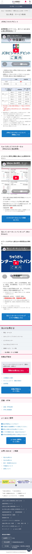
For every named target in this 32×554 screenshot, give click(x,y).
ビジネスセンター (8, 340)
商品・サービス (7, 332)
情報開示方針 (5, 517)
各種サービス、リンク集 (18, 10)
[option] (19, 482)
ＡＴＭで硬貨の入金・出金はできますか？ (14, 432)
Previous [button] (1, 482)
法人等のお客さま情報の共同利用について (13, 509)
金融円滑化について (7, 503)
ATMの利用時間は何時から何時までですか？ (15, 434)
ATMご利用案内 (7, 409)
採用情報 (22, 495)
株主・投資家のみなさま (10, 463)
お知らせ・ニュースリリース (10, 495)
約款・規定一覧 (22, 523)
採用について (7, 468)
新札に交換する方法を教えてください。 (13, 429)
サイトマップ (5, 529)
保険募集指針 (18, 512)
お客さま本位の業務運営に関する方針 (12, 500)
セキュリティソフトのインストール (13, 336)
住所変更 (5, 383)
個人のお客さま (7, 457)
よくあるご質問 (17, 529)
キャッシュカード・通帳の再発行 (12, 380)
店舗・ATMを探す (8, 407)
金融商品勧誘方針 (7, 512)
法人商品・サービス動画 (11, 352)
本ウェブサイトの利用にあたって (11, 526)
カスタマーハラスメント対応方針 (11, 520)
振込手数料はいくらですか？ (11, 424)
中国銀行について (8, 466)
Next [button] (31, 482)
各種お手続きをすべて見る (16, 390)
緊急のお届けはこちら (16, 370)
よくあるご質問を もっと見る (16, 440)
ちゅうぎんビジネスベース (10, 344)
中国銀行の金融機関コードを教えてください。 (15, 426)
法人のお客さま (9, 10)
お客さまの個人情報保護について (11, 506)
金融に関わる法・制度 (8, 523)
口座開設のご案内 (8, 378)
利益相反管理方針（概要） (9, 515)
